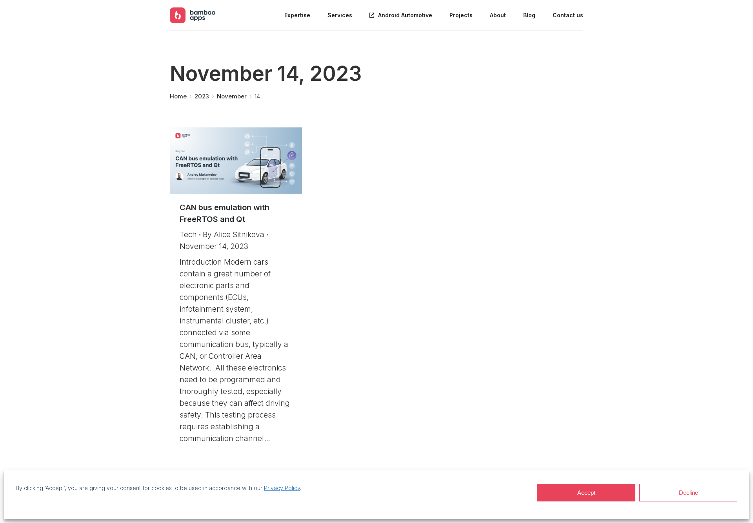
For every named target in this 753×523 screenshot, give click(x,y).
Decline (688, 492)
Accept (586, 492)
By (233, 234)
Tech (188, 234)
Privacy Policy (282, 488)
